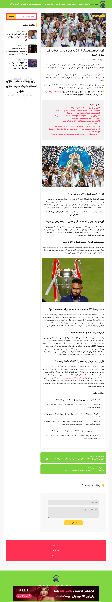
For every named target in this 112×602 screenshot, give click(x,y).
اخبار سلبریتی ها (56, 555)
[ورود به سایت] (56, 593)
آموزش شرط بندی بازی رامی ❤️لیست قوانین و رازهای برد (16, 37)
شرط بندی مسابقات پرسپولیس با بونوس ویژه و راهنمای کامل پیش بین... (16, 51)
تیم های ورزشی (98, 16)
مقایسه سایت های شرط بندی (31, 4)
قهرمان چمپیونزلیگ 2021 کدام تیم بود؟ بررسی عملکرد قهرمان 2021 (79, 459)
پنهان (92, 105)
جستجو (11, 16)
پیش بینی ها (49, 4)
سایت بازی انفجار (84, 4)
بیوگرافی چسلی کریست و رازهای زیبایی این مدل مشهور (84, 470)
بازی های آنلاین (14, 4)
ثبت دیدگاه (73, 523)
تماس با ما (56, 545)
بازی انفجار (94, 4)
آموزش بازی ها (60, 4)
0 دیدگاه (85, 59)
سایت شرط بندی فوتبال (54, 91)
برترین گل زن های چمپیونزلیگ (75, 378)
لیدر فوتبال (97, 212)
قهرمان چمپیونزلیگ (93, 75)
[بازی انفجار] (103, 4)
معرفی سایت (71, 4)
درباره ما (56, 550)
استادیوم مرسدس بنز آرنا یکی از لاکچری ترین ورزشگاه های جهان (17, 65)
